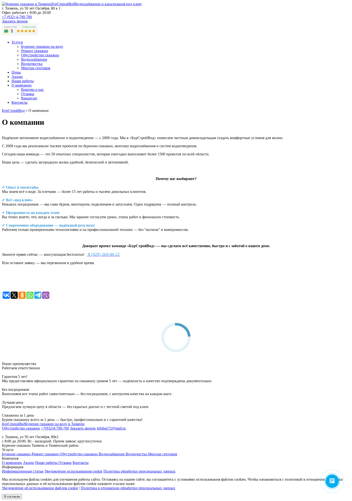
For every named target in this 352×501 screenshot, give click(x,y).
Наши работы (22, 81)
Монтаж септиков (162, 454)
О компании (21, 85)
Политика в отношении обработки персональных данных (128, 488)
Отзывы (65, 463)
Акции (17, 77)
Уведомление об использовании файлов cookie (40, 488)
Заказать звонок (15, 21)
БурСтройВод (13, 111)
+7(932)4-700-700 (55, 428)
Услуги (17, 42)
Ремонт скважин (46, 454)
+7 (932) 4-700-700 (17, 17)
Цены (16, 72)
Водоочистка (137, 454)
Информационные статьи (23, 471)
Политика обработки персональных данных (139, 471)
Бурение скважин (17, 454)
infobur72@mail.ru (111, 428)
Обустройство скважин (79, 454)
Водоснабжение (112, 454)
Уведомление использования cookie (73, 471)
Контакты (19, 102)
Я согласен (12, 496)
